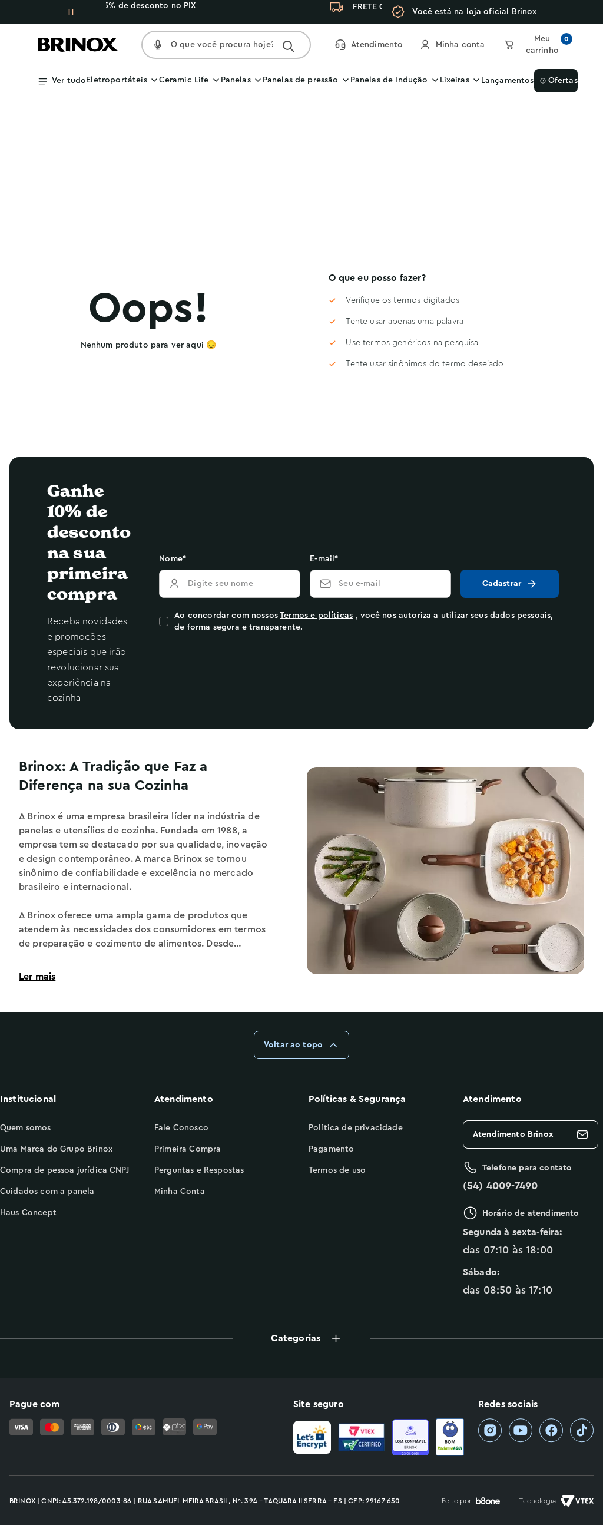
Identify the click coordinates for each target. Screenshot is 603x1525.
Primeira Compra (187, 1149)
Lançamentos (507, 81)
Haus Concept (28, 1213)
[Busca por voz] (158, 45)
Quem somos (25, 1128)
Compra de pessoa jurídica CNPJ (64, 1170)
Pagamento (331, 1149)
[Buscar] (288, 46)
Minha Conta (179, 1191)
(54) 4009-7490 (500, 1185)
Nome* (172, 559)
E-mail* (324, 559)
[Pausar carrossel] (71, 12)
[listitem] (490, 1430)
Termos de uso (337, 1170)
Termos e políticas (316, 615)
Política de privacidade (356, 1128)
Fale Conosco (181, 1128)
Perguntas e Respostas (199, 1170)
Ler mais (37, 976)
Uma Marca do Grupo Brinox (56, 1149)
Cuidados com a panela (47, 1191)
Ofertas (560, 81)
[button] (301, 1338)
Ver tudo (69, 81)
